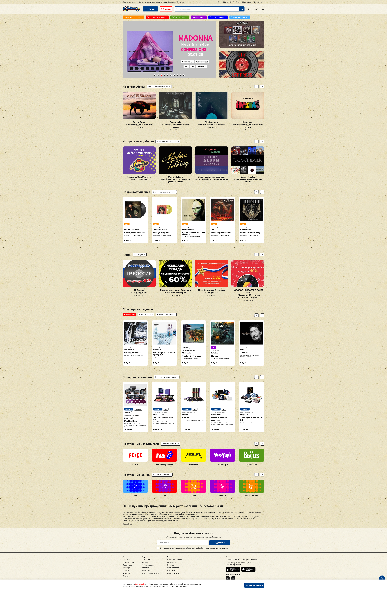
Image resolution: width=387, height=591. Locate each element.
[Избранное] (256, 8)
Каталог (152, 9)
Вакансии (126, 573)
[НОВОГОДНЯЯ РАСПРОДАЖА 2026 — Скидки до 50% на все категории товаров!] (247, 286)
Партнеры (126, 568)
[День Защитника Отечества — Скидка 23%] (211, 286)
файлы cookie (140, 584)
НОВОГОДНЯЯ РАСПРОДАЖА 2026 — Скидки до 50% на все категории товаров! (248, 293)
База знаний (171, 562)
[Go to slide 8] (177, 75)
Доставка (156, 2)
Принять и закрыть (254, 585)
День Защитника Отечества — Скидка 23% (211, 291)
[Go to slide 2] (158, 75)
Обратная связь (173, 573)
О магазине (127, 576)
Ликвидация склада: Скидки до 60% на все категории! (175, 291)
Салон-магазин (145, 2)
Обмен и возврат (148, 565)
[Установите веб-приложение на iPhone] (233, 569)
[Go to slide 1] (155, 75)
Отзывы (126, 570)
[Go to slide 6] (171, 75)
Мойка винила (147, 570)
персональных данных (219, 548)
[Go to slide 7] (174, 75)
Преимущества (128, 565)
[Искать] (241, 8)
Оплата (164, 2)
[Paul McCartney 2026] (169, 49)
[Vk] (233, 578)
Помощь (180, 2)
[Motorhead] (241, 34)
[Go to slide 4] (164, 75)
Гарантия (145, 568)
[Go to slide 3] (161, 75)
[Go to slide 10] (184, 75)
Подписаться (220, 543)
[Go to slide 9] (180, 75)
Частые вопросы (173, 568)
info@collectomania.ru (251, 560)
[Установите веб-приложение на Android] (248, 569)
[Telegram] (228, 578)
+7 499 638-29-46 (224, 2)
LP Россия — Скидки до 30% (139, 291)
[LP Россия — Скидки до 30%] (139, 286)
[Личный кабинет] (249, 8)
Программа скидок (130, 2)
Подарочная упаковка (150, 573)
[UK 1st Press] (241, 64)
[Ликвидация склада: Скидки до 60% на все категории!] (175, 286)
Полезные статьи (173, 570)
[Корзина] (262, 8)
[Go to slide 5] (168, 75)
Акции (168, 9)
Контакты (172, 2)
